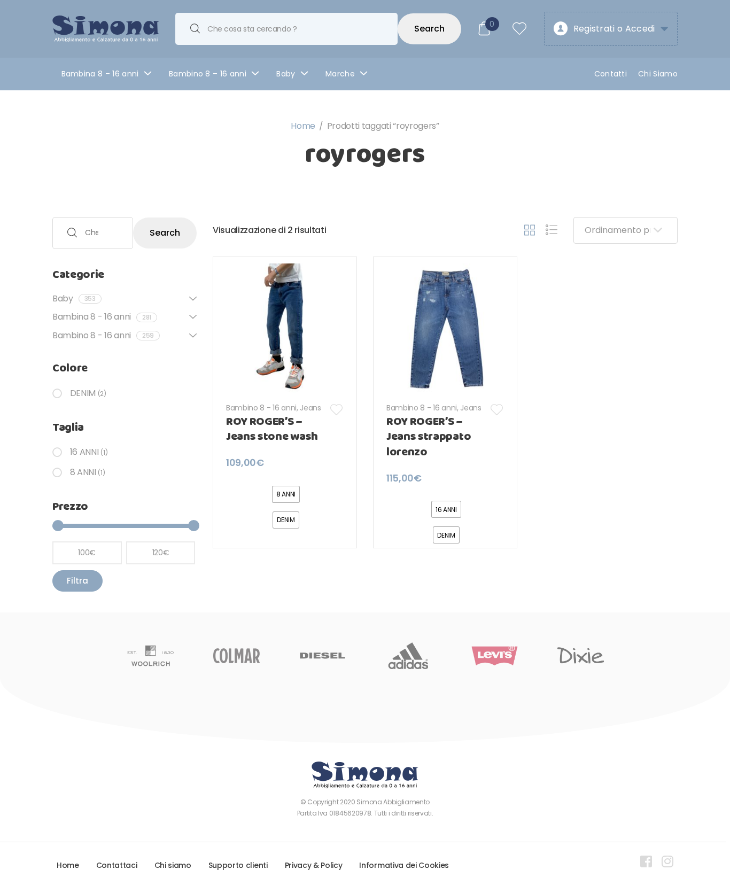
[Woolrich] (150, 655)
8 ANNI (83, 472)
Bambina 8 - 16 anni (101, 316)
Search (429, 28)
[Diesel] (323, 655)
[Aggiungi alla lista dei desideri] (337, 409)
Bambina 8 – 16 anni (100, 73)
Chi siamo (172, 865)
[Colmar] (236, 655)
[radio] (286, 494)
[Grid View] (529, 230)
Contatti (610, 73)
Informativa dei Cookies (404, 865)
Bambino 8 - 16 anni (261, 407)
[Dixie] (581, 655)
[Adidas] (409, 655)
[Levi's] (495, 655)
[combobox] (286, 29)
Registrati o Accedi (614, 28)
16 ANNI (84, 452)
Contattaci (116, 865)
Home (303, 126)
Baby (285, 73)
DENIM (83, 393)
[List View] (551, 230)
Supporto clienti (238, 865)
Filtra (77, 580)
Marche (340, 73)
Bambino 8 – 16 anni (207, 73)
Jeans (310, 407)
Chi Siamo (658, 73)
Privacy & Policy (314, 865)
